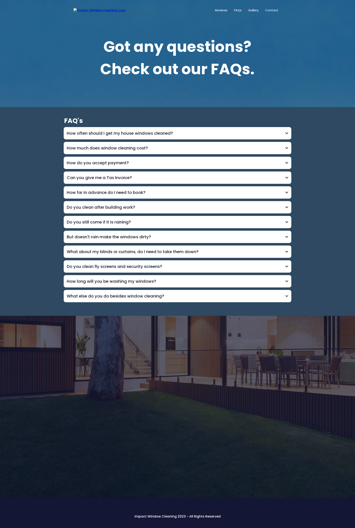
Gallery (253, 10)
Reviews (221, 10)
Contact (271, 10)
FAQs (238, 10)
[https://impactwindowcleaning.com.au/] (100, 10)
